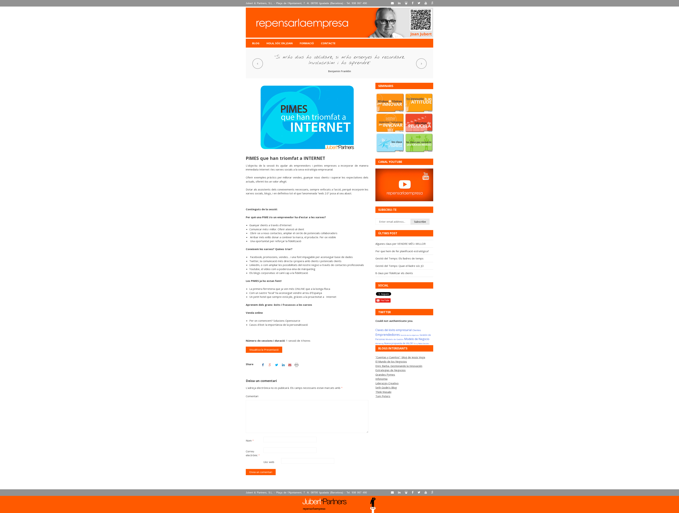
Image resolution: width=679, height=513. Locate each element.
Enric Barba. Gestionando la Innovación (398, 366)
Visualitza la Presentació (264, 349)
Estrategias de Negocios (390, 370)
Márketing (379, 343)
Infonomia (381, 379)
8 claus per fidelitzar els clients (394, 273)
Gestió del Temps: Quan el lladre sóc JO (399, 266)
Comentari (252, 396)
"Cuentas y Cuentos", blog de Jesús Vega (400, 357)
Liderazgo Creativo (387, 383)
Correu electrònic (253, 453)
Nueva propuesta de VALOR (398, 343)
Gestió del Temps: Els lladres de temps (399, 258)
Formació (307, 43)
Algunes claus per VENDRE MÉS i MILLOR (400, 243)
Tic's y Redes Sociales (421, 343)
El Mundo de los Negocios (391, 361)
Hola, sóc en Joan (279, 43)
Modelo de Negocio (416, 339)
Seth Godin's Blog (386, 387)
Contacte (328, 43)
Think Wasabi (383, 392)
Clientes (416, 330)
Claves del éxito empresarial (393, 330)
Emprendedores (387, 334)
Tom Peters (382, 396)
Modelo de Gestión (395, 339)
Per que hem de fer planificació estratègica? (402, 251)
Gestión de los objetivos (410, 335)
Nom (250, 440)
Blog (255, 43)
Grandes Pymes (385, 374)
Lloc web (268, 462)
